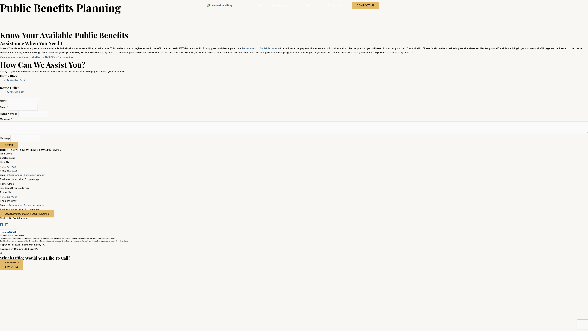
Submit (9, 145)
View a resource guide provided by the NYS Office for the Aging (36, 57)
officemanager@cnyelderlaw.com (26, 175)
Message (6, 119)
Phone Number (9, 113)
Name (4, 100)
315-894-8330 (9, 166)
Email (4, 107)
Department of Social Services (259, 48)
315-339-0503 (9, 196)
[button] (365, 5)
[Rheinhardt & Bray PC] (219, 5)
